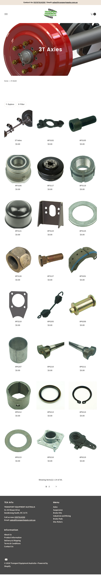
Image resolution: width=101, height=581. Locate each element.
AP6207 (18, 366)
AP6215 (18, 457)
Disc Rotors (57, 522)
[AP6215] (18, 441)
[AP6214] (83, 395)
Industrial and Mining (62, 516)
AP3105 (83, 140)
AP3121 (18, 231)
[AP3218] (18, 305)
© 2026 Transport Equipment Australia (20, 563)
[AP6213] (50, 395)
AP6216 (50, 457)
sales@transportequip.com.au (22, 520)
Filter (22, 104)
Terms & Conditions (12, 543)
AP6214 (83, 412)
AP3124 (50, 231)
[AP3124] (50, 214)
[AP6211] (83, 350)
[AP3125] (83, 214)
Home (6, 81)
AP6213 (50, 412)
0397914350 (20, 517)
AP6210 (50, 366)
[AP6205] (50, 305)
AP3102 (50, 140)
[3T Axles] (18, 124)
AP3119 (83, 185)
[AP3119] (83, 169)
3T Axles (18, 140)
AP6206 (83, 321)
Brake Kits (57, 513)
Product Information (12, 537)
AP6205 (50, 321)
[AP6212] (18, 395)
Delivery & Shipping (12, 540)
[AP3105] (83, 124)
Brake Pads (58, 518)
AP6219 (83, 457)
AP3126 (18, 276)
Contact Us (8, 546)
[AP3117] (50, 169)
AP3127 (50, 276)
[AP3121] (18, 214)
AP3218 (18, 321)
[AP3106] (18, 169)
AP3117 (50, 185)
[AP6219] (83, 441)
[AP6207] (18, 350)
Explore (11, 104)
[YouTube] (6, 560)
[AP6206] (83, 305)
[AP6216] (50, 441)
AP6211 (83, 366)
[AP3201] (83, 259)
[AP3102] (50, 124)
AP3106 (18, 185)
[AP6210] (50, 350)
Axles (55, 507)
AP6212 (18, 412)
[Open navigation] (6, 14)
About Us (8, 534)
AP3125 (83, 231)
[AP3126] (18, 259)
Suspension (58, 510)
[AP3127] (50, 259)
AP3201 (83, 276)
